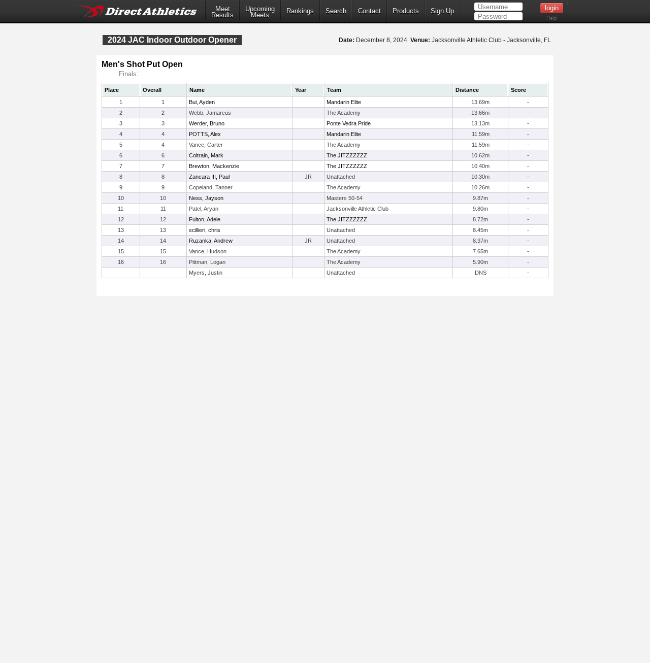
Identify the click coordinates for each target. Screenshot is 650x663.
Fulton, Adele (204, 219)
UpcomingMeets (260, 12)
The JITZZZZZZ (347, 155)
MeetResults (222, 12)
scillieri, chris (204, 230)
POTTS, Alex (205, 134)
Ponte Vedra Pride (349, 123)
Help (551, 18)
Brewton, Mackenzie (214, 166)
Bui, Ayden (202, 102)
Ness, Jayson (206, 198)
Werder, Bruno (206, 123)
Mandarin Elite (344, 102)
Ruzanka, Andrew (211, 241)
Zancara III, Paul (209, 177)
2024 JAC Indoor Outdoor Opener (172, 40)
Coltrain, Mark (206, 155)
